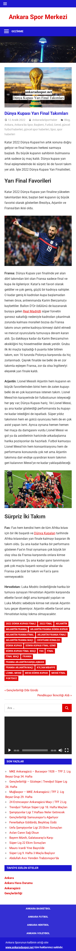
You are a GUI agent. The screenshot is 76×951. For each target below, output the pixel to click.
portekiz (11, 678)
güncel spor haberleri (36, 129)
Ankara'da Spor (23, 124)
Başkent (39, 124)
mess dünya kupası (36, 673)
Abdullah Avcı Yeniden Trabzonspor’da (34, 858)
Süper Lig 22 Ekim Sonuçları (27, 843)
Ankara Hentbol (38, 924)
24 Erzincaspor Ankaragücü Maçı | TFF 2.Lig (37, 802)
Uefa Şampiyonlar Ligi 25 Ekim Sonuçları (35, 827)
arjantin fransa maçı (19, 640)
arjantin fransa (16, 629)
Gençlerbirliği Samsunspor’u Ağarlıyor (33, 817)
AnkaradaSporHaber (44, 119)
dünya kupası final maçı (21, 651)
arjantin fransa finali (51, 634)
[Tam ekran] (67, 750)
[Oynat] (9, 750)
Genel (57, 124)
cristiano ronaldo (48, 640)
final (50, 651)
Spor (53, 129)
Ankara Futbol (38, 916)
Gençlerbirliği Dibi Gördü (22, 690)
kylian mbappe (46, 667)
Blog (67, 119)
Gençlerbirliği (13, 893)
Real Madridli (32, 311)
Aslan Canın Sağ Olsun (24, 832)
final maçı (12, 656)
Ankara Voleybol (38, 933)
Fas (41, 651)
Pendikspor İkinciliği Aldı (53, 695)
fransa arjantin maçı (19, 667)
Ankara (8, 124)
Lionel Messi (13, 673)
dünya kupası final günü (41, 645)
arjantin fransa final (20, 634)
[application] (38, 735)
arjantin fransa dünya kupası (49, 629)
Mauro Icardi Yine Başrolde (26, 848)
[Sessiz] (60, 750)
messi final (58, 673)
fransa (27, 656)
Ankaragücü (12, 888)
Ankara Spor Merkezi (38, 17)
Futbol (49, 124)
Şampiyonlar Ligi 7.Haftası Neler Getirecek (37, 812)
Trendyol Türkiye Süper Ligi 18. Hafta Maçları (38, 807)
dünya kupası (14, 645)
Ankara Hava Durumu (18, 883)
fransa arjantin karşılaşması (25, 662)
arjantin (61, 623)
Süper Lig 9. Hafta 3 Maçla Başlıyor (32, 853)
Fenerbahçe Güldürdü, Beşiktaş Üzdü (33, 822)
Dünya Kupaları (44, 533)
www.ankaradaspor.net (19, 947)
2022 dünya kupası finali (21, 623)
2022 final (46, 623)
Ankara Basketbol (38, 908)
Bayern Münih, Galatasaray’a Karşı (31, 837)
